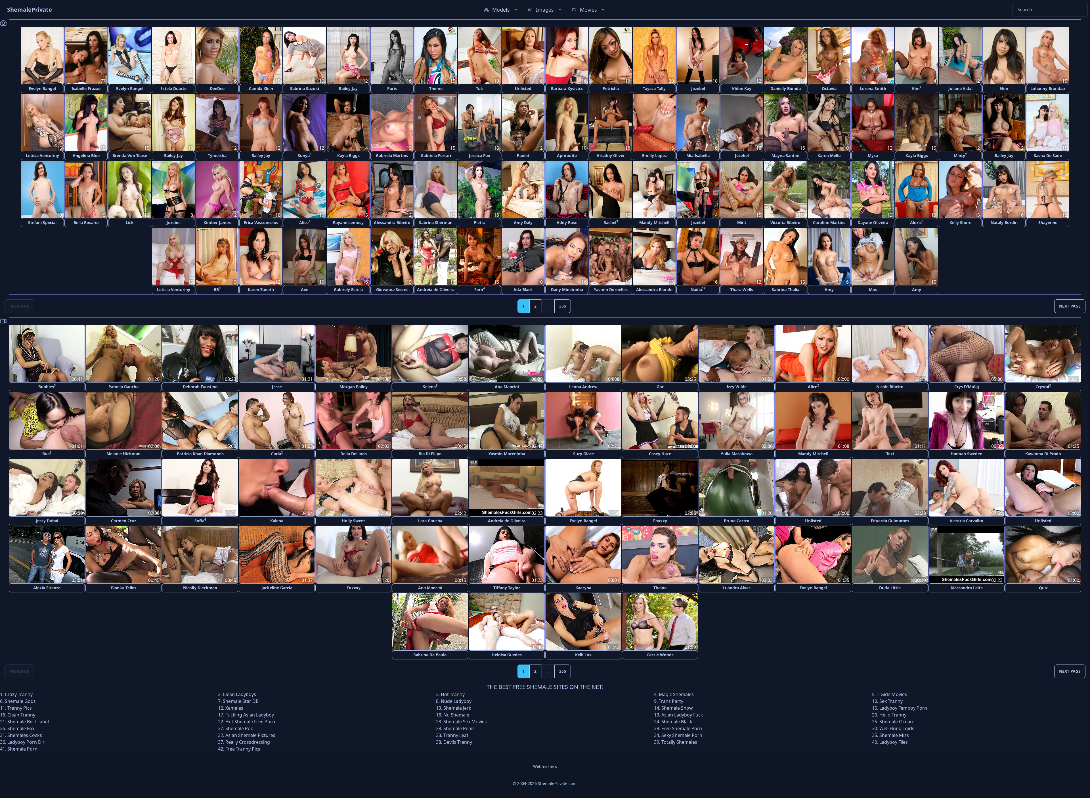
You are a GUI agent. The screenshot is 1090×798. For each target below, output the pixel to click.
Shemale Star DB (241, 701)
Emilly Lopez (654, 155)
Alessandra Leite (966, 587)
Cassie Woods (660, 654)
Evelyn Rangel (42, 88)
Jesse (277, 386)
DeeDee (217, 88)
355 (562, 306)
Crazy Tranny (19, 694)
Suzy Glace (583, 453)
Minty (960, 155)
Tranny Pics (19, 708)
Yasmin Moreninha (507, 453)
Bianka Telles (123, 587)
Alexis (916, 222)
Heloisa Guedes (507, 654)
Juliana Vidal (960, 88)
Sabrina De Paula (430, 654)
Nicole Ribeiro (890, 386)
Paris (392, 88)
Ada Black (523, 289)
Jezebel (698, 88)
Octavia (829, 88)
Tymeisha (217, 155)
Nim (1004, 88)
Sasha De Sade (1048, 155)
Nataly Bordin (1004, 222)
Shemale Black (676, 721)
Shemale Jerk (457, 708)
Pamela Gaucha (123, 386)
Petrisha (611, 88)
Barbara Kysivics (567, 88)
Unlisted (523, 88)
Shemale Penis (459, 728)
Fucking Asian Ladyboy (249, 715)
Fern (479, 289)
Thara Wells (741, 289)
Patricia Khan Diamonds (200, 453)
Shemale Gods (20, 701)
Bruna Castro (736, 520)
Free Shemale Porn (681, 728)
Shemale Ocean (896, 721)
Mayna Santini (785, 155)
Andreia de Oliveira (435, 289)
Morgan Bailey (353, 386)
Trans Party (671, 701)
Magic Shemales (676, 694)
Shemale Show (677, 708)
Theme (436, 88)
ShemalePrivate (29, 9)
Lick (130, 222)
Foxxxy (660, 520)
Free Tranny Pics (242, 749)
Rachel (610, 222)
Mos (873, 289)
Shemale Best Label (28, 721)
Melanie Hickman (123, 453)
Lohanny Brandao (1047, 88)
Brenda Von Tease (129, 155)
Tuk (479, 88)
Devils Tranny (457, 742)
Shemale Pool (240, 728)
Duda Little (890, 587)
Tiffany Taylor (506, 587)
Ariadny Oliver (611, 155)
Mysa (873, 155)
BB (217, 289)
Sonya (304, 155)
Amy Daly (523, 222)
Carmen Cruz (123, 520)
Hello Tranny (892, 715)
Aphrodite (567, 155)
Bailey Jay (348, 88)
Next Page (1070, 306)
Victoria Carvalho (966, 520)
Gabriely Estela (348, 289)
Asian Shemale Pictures (250, 735)
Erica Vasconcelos (261, 222)
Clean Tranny (21, 715)
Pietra (479, 222)
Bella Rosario (86, 222)
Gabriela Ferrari (436, 155)
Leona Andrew (583, 386)
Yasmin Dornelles (611, 289)
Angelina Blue (86, 155)
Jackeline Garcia (276, 587)
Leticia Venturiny (42, 155)
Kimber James (217, 222)
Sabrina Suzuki (304, 88)
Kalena (276, 520)
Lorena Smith (873, 88)
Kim (916, 88)
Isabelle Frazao (86, 88)
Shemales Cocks (24, 735)
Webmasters (545, 766)
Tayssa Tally (654, 88)
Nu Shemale (456, 715)
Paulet (523, 155)
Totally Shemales (679, 742)
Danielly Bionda (785, 88)
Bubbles (47, 386)
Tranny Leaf (455, 735)
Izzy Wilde (737, 386)
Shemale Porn (22, 749)
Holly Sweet (353, 520)
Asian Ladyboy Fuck (682, 715)
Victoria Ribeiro (785, 222)
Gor (660, 386)
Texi (890, 453)
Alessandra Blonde (654, 289)
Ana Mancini (507, 386)
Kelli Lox (583, 654)
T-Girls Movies (892, 694)
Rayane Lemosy (348, 222)
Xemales (234, 708)
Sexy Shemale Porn (681, 735)
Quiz (1043, 587)
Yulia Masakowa (736, 453)
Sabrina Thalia (785, 289)
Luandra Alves (737, 587)
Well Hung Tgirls (896, 728)
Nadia (698, 289)
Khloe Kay (741, 88)
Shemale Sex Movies (465, 721)
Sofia (200, 520)
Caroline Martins (829, 222)
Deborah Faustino (200, 386)
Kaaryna (583, 587)
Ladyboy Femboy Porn (903, 708)
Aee (304, 289)
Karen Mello (829, 155)
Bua (46, 453)
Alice (304, 222)
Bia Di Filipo (430, 453)
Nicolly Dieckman (200, 587)
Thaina (659, 587)
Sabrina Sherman (435, 222)
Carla (277, 453)
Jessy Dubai (47, 520)
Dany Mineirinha (567, 289)
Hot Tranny (453, 694)
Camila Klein (261, 88)
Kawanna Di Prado (1043, 453)
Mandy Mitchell (654, 222)
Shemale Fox (20, 728)
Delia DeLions (353, 453)
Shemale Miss (894, 735)
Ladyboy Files (893, 742)
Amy (829, 289)
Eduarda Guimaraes (890, 520)
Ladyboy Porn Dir (26, 742)
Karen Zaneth (261, 289)
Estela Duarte (173, 88)
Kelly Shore (960, 222)
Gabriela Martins (392, 155)
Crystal (1043, 386)
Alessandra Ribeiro (392, 222)
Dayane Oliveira (873, 222)
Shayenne (1047, 222)
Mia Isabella (698, 155)
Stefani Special (42, 222)
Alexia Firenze (46, 587)
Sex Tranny (891, 701)
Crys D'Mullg (966, 386)
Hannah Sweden (966, 453)
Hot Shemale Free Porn (250, 721)
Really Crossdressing (247, 742)
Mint (741, 222)
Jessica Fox (479, 155)
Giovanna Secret (392, 289)
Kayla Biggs (348, 155)
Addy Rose (567, 222)
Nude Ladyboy (456, 701)
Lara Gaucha (430, 520)
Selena (430, 386)
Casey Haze (660, 453)
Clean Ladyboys (239, 694)
